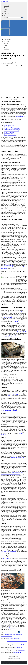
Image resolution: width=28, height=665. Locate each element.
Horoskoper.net (18, 647)
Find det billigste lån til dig (10, 125)
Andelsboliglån (7, 4)
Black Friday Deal (21, 331)
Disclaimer (8, 663)
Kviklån (5, 9)
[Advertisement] (14, 82)
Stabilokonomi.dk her (8, 265)
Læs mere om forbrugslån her (10, 410)
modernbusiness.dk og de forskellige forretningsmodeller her (11, 635)
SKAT (8, 304)
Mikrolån (6, 7)
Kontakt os (6, 13)
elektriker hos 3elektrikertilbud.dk (8, 551)
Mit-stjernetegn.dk (17, 652)
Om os (2, 663)
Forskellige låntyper (8, 133)
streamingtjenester (8, 317)
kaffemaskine (16, 394)
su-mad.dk (15, 321)
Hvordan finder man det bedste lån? (12, 129)
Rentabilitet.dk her (20, 116)
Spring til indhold (5, 1)
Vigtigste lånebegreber (9, 127)
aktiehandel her (10, 266)
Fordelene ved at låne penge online (12, 128)
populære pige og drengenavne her (9, 335)
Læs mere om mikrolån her (17, 457)
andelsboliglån (5, 558)
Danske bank (12, 628)
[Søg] (22, 17)
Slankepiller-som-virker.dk (18, 645)
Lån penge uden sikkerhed (10, 135)
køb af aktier (12, 360)
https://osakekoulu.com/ (14, 658)
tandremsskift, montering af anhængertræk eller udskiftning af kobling (12, 473)
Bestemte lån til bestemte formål (11, 131)
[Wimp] (5, 26)
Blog (5, 11)
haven (9, 395)
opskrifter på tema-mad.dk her (14, 638)
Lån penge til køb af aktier (10, 132)
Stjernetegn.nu (21, 650)
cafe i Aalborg (20, 312)
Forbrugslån (6, 6)
